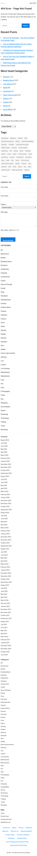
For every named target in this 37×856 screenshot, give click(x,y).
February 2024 (5, 531)
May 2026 (4, 449)
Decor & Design (6, 284)
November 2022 (6, 576)
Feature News (6, 307)
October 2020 (5, 652)
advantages (4, 138)
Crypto (3, 281)
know (7, 160)
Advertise (29, 828)
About (14, 828)
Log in (3, 813)
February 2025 (5, 494)
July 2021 (4, 624)
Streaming (4, 414)
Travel (3, 426)
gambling (27, 151)
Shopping (4, 403)
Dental (3, 288)
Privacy (21, 828)
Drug (2, 292)
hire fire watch (22, 154)
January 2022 (5, 606)
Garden (3, 334)
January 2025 (5, 497)
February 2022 (5, 603)
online (17, 160)
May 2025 (4, 485)
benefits (20, 138)
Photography (5, 391)
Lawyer (3, 365)
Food (2, 323)
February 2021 (5, 639)
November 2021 (6, 612)
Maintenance (5, 372)
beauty (3, 258)
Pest (2, 380)
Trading (3, 422)
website (26, 170)
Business (6, 77)
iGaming (6, 99)
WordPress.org (5, 822)
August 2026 (5, 440)
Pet (2, 384)
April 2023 (4, 561)
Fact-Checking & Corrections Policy (17, 842)
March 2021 (4, 636)
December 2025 (6, 464)
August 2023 (5, 549)
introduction (20, 157)
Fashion (6, 102)
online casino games (7, 163)
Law (2, 361)
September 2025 (6, 473)
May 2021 (4, 630)
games (3, 154)
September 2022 (6, 582)
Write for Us (14, 831)
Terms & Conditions (23, 835)
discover (14, 147)
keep (2, 160)
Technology (7, 91)
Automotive (5, 254)
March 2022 (4, 600)
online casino (25, 160)
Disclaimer (11, 838)
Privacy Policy (9, 835)
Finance (3, 311)
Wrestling (4, 430)
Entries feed (5, 816)
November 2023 (6, 540)
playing (18, 163)
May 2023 (4, 558)
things (20, 166)
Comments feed (6, 819)
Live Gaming (7, 84)
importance (4, 157)
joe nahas (28, 157)
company (11, 144)
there (14, 166)
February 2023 (5, 567)
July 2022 (4, 588)
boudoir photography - (28, 141)
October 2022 (5, 579)
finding (16, 151)
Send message (8, 240)
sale (29, 163)
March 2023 (4, 564)
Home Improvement (10, 95)
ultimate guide (5, 170)
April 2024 (4, 525)
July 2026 (4, 443)
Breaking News (8, 80)
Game (3, 326)
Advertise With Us (26, 831)
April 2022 (4, 597)
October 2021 (5, 615)
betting (18, 141)
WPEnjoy (27, 852)
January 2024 (5, 534)
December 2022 (6, 573)
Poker (3, 395)
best (26, 138)
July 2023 (4, 552)
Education (4, 296)
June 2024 (4, 518)
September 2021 (6, 618)
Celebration (5, 269)
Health (5, 88)
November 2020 (6, 649)
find (11, 151)
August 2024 (5, 512)
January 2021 (5, 642)
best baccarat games (7, 141)
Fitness (3, 319)
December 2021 (6, 609)
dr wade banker (23, 147)
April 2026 (4, 452)
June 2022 (4, 591)
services (3, 166)
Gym (2, 345)
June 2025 (4, 482)
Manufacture (5, 376)
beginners (13, 138)
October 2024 (5, 506)
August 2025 (5, 476)
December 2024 (6, 500)
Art (2, 250)
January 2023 (5, 570)
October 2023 (5, 543)
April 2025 (4, 488)
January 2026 (5, 461)
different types (5, 147)
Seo (2, 399)
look (12, 160)
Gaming (3, 330)
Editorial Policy (22, 838)
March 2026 (4, 455)
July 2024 (4, 515)
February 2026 (5, 458)
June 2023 (4, 555)
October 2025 (5, 470)
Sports (5, 106)
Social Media (7, 109)
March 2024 (4, 528)
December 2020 (6, 645)
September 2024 (6, 509)
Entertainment (6, 300)
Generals (4, 342)
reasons (24, 163)
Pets (2, 388)
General (3, 338)
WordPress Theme (17, 852)
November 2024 (6, 503)
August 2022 (5, 585)
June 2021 (4, 627)
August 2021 (5, 621)
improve (12, 157)
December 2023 (6, 537)
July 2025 (4, 479)
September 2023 (6, 546)
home (30, 154)
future (21, 151)
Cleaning (4, 273)
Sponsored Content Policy (18, 845)
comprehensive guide (22, 144)
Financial (4, 315)
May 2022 (4, 594)
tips (25, 166)
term (9, 166)
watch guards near (17, 170)
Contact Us (6, 828)
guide (9, 154)
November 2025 (6, 467)
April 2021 (4, 633)
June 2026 (4, 446)
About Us (5, 831)
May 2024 (4, 522)
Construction (5, 277)
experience (4, 151)
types (29, 166)
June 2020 (4, 655)
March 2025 (4, 491)
